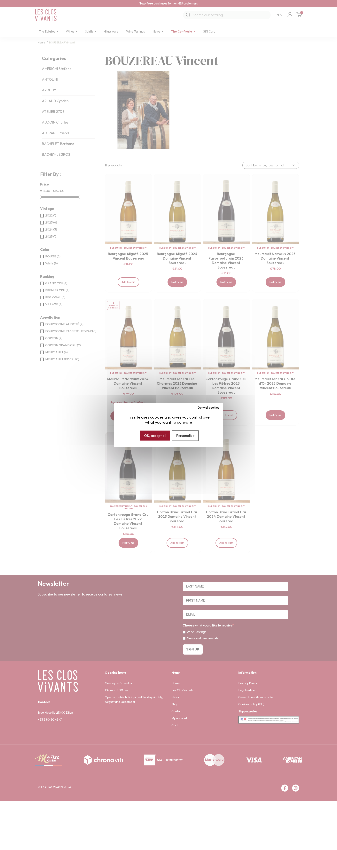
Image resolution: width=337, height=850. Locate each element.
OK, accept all (155, 435)
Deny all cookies (208, 407)
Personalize (185, 435)
